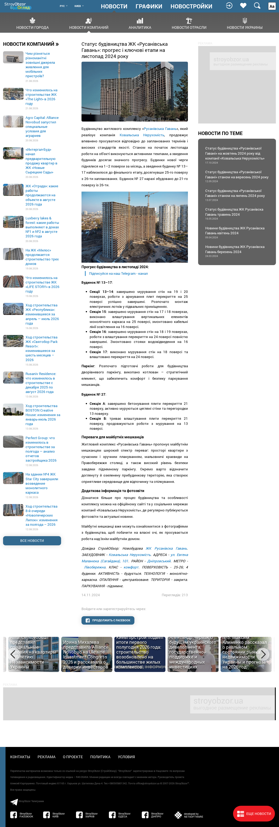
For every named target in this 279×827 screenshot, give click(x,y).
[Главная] (18, 6)
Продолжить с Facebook (111, 620)
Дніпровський (159, 561)
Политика (100, 756)
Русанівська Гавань (160, 128)
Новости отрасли (189, 27)
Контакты (20, 756)
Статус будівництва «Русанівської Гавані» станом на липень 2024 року (235, 195)
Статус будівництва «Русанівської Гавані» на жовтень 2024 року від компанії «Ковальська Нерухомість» (234, 155)
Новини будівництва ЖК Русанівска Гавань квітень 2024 (234, 232)
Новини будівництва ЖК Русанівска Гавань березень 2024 (234, 251)
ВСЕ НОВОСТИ (32, 540)
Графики (149, 6)
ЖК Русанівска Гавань (166, 548)
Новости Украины (245, 27)
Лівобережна (94, 567)
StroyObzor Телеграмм (31, 801)
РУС (62, 6)
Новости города (32, 27)
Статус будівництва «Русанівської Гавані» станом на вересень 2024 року (237, 176)
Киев (78, 6)
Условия (126, 756)
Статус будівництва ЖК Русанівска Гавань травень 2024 (234, 213)
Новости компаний (88, 27)
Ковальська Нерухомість (142, 135)
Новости (114, 6)
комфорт (131, 567)
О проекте (73, 756)
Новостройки (191, 6)
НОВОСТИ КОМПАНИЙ (31, 43)
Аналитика (140, 27)
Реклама (47, 756)
